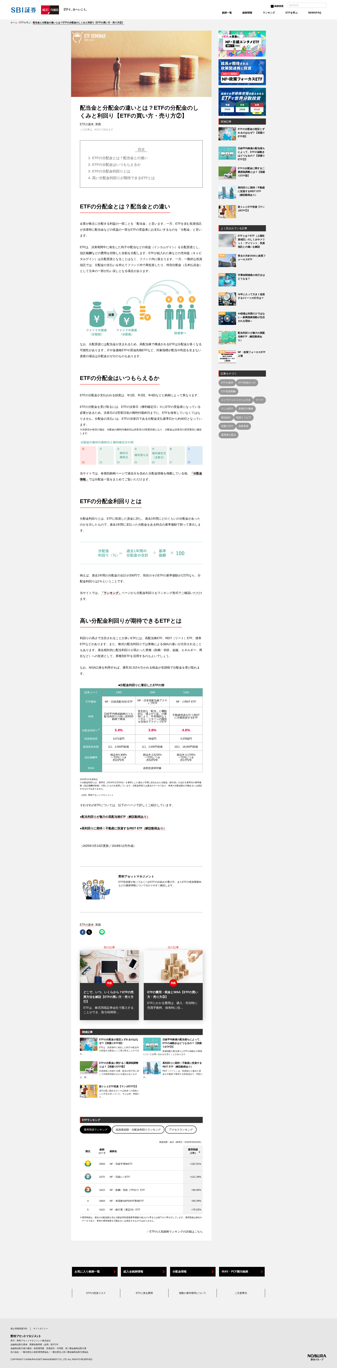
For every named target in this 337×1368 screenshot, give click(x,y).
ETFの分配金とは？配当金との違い (120, 158)
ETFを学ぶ (25, 22)
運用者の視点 (228, 434)
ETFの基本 (87, 124)
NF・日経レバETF (120, 1176)
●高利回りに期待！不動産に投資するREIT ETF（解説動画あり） (123, 828)
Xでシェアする (89, 932)
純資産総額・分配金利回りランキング (138, 1129)
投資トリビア (243, 417)
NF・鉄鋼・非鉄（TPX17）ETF (127, 1190)
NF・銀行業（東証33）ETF (125, 1209)
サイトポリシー (40, 1328)
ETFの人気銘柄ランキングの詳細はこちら (176, 1231)
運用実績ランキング (95, 1129)
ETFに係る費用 (144, 1293)
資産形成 (243, 426)
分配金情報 (180, 1271)
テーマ (259, 400)
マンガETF (227, 408)
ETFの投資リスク (96, 1293)
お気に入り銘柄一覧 (87, 1271)
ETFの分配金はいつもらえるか (116, 164)
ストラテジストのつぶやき (236, 400)
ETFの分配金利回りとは (111, 171)
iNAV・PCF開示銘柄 (235, 1271)
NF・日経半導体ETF (121, 1163)
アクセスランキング (181, 1129)
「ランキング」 (111, 593)
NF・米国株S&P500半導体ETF (127, 1200)
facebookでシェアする (82, 932)
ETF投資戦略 (228, 391)
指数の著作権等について (192, 1293)
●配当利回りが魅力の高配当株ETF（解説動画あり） (115, 816)
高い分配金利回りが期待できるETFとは (123, 178)
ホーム (14, 22)
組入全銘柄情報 (133, 1271)
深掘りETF (227, 426)
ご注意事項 (241, 1293)
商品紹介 (226, 417)
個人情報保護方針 (19, 1328)
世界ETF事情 (246, 408)
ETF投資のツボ (247, 382)
